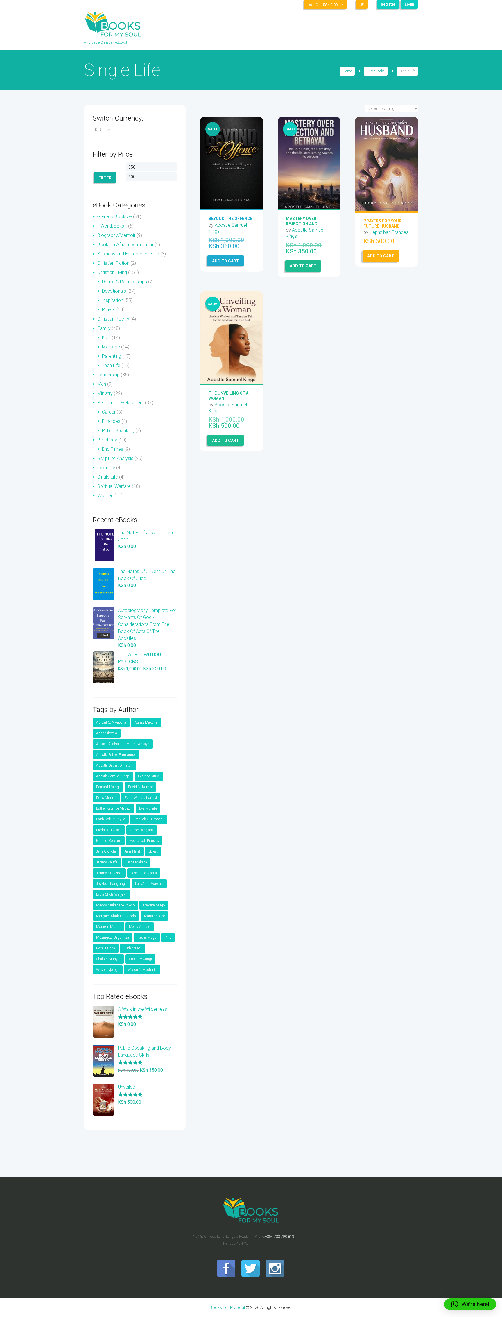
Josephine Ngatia (144, 873)
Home (347, 71)
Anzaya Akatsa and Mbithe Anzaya (122, 744)
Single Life (107, 477)
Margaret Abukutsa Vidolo (116, 916)
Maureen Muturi (108, 927)
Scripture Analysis (115, 458)
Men (101, 384)
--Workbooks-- (112, 226)
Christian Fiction (113, 263)
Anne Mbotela (106, 733)
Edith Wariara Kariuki (141, 798)
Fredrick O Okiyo (108, 830)
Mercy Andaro (139, 927)
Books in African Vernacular (125, 244)
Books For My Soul (227, 1307)
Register (388, 4)
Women (105, 495)
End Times (112, 449)
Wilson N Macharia (142, 970)
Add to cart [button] (225, 261)
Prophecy (107, 440)
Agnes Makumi (146, 722)
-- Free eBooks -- (114, 216)
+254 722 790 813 (279, 1236)
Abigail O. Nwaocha (111, 722)
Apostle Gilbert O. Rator (114, 765)
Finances (111, 421)
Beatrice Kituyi (149, 776)
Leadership (108, 374)
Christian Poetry (113, 319)
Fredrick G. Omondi (149, 819)
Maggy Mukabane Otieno (115, 905)
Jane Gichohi (106, 851)
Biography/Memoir (116, 235)
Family (104, 328)
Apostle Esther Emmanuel (115, 755)
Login (409, 4)
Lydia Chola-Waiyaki (111, 894)
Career (109, 412)
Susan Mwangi (140, 959)
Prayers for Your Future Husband (382, 223)
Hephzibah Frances (389, 232)
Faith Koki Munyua (110, 819)
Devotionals (114, 291)
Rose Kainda (105, 948)
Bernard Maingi (108, 787)
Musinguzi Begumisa (112, 937)
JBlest (153, 851)
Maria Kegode (154, 916)
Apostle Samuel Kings (113, 776)
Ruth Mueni (132, 948)
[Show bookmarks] (362, 4)
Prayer (108, 309)
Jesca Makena (136, 862)
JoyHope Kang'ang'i (111, 884)
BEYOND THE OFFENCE (230, 218)
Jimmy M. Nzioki (109, 873)
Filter (105, 178)
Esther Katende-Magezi (113, 808)
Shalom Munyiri (108, 959)
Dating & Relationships (124, 281)
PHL (168, 937)
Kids (106, 337)
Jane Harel (132, 851)
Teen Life (111, 365)
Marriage (111, 347)
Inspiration (112, 300)
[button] (470, 1304)
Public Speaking (118, 430)
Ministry (105, 393)
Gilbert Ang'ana (142, 830)
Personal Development (120, 402)
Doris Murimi (106, 798)
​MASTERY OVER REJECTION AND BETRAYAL (302, 223)
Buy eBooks (376, 71)
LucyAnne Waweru (149, 884)
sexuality (106, 467)
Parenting (111, 356)
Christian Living (112, 272)
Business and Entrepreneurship (128, 254)
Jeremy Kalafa (106, 862)
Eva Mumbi (148, 808)
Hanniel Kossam (108, 841)
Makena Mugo (154, 905)
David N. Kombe (140, 787)
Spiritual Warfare (114, 486)
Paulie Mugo (146, 937)
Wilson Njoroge (107, 970)
